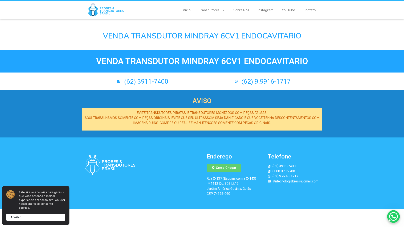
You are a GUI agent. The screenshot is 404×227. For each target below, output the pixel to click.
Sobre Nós (241, 10)
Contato (309, 10)
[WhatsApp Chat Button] (393, 216)
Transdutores (209, 10)
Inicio (186, 10)
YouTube (288, 10)
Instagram (265, 10)
